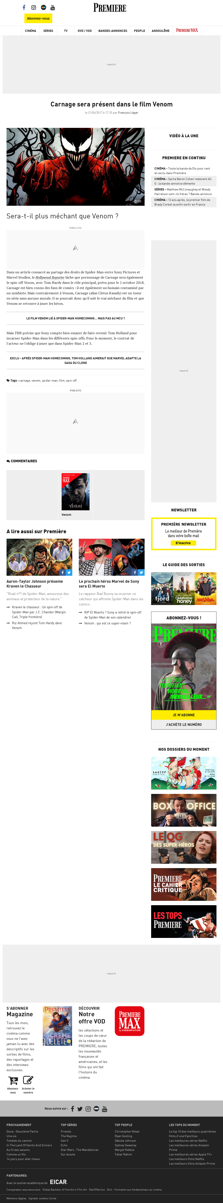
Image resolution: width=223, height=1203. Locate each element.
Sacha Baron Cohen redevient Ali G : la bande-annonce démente (183, 181)
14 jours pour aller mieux (23, 1159)
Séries (48, 31)
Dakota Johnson (125, 1140)
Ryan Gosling (123, 1136)
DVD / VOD (85, 31)
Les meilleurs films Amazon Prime (192, 1163)
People (139, 31)
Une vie (11, 1136)
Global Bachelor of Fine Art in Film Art (64, 1189)
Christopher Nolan (127, 1131)
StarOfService (97, 1189)
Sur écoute (68, 1154)
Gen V (64, 1140)
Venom (66, 514)
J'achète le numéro (184, 724)
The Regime (69, 1136)
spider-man (50, 380)
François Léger (128, 112)
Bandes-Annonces (112, 31)
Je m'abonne (184, 715)
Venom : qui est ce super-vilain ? (107, 623)
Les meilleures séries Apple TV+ (190, 1154)
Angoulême (160, 31)
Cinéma (30, 31)
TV (66, 31)
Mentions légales (16, 1198)
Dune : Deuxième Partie (22, 1131)
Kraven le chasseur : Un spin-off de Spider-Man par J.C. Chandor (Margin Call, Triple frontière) (39, 612)
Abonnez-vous (38, 18)
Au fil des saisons (18, 1150)
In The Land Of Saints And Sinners (29, 1145)
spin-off (71, 380)
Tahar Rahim (123, 1154)
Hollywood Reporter (49, 277)
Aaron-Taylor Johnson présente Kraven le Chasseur (35, 583)
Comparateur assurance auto (23, 1189)
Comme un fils (16, 1154)
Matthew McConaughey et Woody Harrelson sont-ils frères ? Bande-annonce (183, 191)
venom (36, 380)
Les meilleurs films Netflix (186, 1159)
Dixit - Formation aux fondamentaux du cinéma (134, 1189)
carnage (24, 380)
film (61, 380)
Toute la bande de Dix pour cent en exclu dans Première (182, 170)
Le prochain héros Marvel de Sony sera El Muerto (109, 583)
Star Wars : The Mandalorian (80, 1150)
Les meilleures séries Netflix (188, 1140)
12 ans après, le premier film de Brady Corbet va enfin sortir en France (182, 202)
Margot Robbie (124, 1150)
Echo (64, 1145)
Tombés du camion (19, 1140)
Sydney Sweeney (125, 1145)
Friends (66, 1131)
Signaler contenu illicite (42, 1198)
